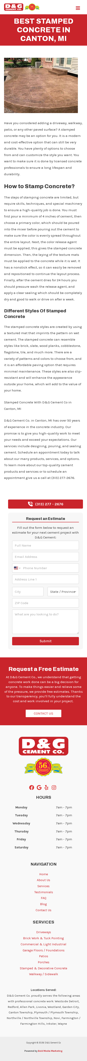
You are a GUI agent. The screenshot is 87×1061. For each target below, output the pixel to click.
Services (43, 886)
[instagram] (54, 787)
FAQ (43, 898)
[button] (45, 504)
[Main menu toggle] (78, 8)
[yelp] (47, 787)
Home (43, 874)
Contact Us (43, 910)
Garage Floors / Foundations (44, 950)
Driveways (43, 932)
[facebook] (32, 787)
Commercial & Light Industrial (43, 944)
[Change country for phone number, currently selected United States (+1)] (17, 568)
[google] (40, 787)
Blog (43, 904)
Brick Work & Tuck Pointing (43, 938)
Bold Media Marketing (50, 1050)
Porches (43, 962)
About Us (43, 880)
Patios (43, 956)
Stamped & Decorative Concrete (43, 968)
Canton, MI (12, 53)
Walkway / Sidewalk (43, 974)
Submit (46, 641)
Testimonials (43, 892)
